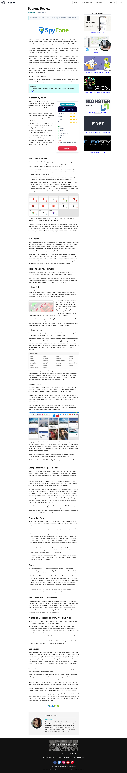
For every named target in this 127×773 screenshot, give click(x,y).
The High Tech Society (60, 766)
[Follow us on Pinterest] (72, 763)
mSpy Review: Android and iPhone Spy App (97, 132)
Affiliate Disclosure (48, 757)
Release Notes (87, 2)
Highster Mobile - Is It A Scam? (97, 112)
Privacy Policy (80, 757)
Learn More (56, 19)
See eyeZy (67, 148)
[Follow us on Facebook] (55, 763)
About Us (111, 2)
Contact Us (73, 754)
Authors (63, 754)
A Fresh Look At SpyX (97, 32)
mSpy (31, 91)
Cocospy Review (97, 52)
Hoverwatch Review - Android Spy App (97, 72)
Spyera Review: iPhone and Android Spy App (97, 92)
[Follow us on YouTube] (68, 763)
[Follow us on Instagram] (63, 763)
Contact (121, 2)
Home (76, 2)
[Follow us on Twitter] (59, 763)
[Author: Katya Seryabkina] (37, 723)
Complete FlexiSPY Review (97, 152)
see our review (42, 91)
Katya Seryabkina (49, 719)
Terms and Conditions (65, 757)
